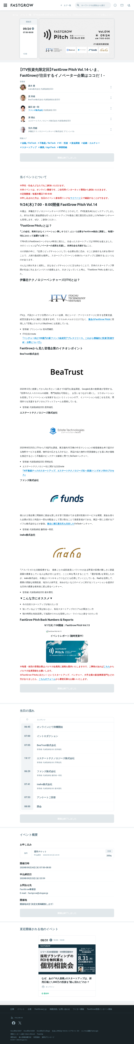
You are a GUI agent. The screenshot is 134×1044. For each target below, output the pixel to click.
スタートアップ (29, 147)
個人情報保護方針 (25, 1037)
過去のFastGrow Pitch (99, 319)
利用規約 (37, 1037)
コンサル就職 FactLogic (89, 1031)
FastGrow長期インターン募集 (99, 1009)
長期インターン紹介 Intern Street (22, 1034)
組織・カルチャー (91, 142)
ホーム (15, 14)
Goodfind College (43, 1031)
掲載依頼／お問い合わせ (60, 1009)
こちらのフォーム (47, 678)
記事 (12, 1009)
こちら (107, 666)
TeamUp (40, 1034)
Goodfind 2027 (15, 1031)
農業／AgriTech (47, 147)
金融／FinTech (29, 142)
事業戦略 (63, 147)
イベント (21, 1009)
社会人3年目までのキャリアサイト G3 (65, 1031)
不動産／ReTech (47, 142)
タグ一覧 (67, 5)
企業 (29, 1009)
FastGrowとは (41, 1009)
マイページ (75, 197)
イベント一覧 (25, 14)
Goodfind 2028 (29, 1031)
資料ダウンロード (48, 1037)
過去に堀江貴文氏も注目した (60, 523)
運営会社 (13, 1037)
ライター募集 (78, 1009)
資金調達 (75, 142)
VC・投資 (63, 142)
